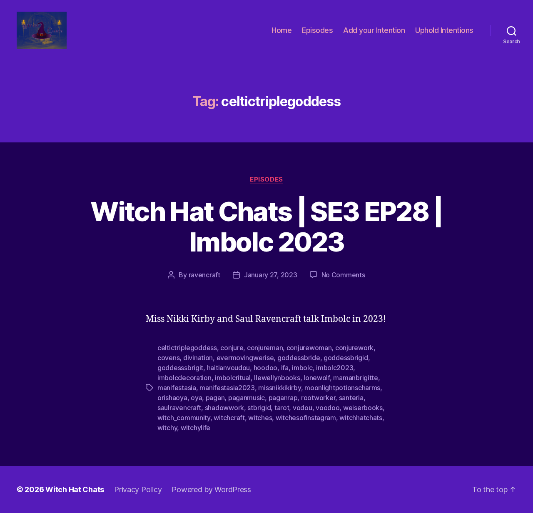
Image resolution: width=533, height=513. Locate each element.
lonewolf (317, 378)
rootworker (318, 397)
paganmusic (246, 397)
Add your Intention (374, 30)
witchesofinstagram (306, 417)
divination (198, 358)
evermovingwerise (245, 358)
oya (196, 397)
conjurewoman (309, 348)
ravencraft (204, 275)
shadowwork (224, 407)
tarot (281, 407)
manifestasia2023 (227, 388)
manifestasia (176, 388)
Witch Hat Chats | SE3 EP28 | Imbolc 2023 (266, 226)
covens (168, 358)
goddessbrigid (346, 358)
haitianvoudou (228, 368)
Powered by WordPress (211, 489)
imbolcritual (233, 378)
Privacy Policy (138, 489)
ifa (285, 368)
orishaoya (172, 397)
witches (260, 417)
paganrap (283, 397)
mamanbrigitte (355, 378)
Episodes (317, 30)
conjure (231, 348)
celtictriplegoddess (187, 348)
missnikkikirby (279, 388)
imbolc (302, 368)
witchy (167, 427)
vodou (302, 407)
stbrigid (259, 407)
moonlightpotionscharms (342, 388)
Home (281, 30)
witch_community (183, 417)
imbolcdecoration (184, 378)
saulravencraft (179, 407)
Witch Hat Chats (74, 489)
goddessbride (298, 358)
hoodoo (265, 368)
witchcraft (229, 417)
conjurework (354, 348)
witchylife (195, 427)
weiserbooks (363, 407)
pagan (215, 397)
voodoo (327, 407)
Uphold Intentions (444, 30)
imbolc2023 (334, 368)
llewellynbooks (277, 378)
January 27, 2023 (270, 275)
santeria (351, 397)
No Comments (343, 275)
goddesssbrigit (180, 368)
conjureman (265, 348)
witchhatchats (360, 417)
